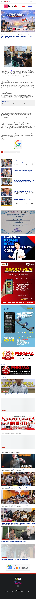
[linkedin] (9, 154)
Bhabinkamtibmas (26, 76)
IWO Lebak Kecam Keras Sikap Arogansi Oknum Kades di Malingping (13, 469)
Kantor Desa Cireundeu (25, 81)
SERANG (2, 70)
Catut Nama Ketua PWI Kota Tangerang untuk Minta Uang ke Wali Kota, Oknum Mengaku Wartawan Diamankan (16, 394)
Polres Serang (14, 151)
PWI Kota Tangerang (5, 391)
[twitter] (3, 154)
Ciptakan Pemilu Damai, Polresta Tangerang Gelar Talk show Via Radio (13, 541)
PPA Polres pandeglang (29, 133)
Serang (5, 34)
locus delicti (6, 135)
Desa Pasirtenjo (27, 71)
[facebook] (2, 154)
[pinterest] (7, 154)
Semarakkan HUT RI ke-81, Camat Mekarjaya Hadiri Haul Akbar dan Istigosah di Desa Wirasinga (18, 523)
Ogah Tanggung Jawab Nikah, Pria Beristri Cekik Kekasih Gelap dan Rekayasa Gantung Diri (24, 161)
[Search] (33, 1)
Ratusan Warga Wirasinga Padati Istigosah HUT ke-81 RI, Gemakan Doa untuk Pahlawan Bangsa (18, 505)
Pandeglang (4, 410)
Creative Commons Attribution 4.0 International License (22, 591)
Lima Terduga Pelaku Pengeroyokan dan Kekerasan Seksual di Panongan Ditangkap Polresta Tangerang (6, 104)
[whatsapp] (5, 154)
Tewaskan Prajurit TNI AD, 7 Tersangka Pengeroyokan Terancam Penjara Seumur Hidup (23, 200)
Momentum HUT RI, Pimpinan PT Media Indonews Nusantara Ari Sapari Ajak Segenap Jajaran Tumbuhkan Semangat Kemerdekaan (17, 450)
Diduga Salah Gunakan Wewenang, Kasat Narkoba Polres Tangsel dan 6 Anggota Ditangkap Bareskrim (29, 104)
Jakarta (3, 447)
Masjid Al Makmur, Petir (29, 96)
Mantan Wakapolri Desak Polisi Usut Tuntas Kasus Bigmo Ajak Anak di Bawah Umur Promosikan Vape (18, 104)
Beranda (2, 34)
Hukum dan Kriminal (7, 151)
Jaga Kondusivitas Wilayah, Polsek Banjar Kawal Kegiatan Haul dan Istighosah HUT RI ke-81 (17, 487)
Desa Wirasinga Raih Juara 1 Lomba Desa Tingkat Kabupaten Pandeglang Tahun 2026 (16, 412)
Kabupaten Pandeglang (10, 72)
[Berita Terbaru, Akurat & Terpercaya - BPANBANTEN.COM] (6, 2)
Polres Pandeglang (28, 135)
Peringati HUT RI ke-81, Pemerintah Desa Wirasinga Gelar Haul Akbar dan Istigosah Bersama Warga (17, 431)
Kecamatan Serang (8, 71)
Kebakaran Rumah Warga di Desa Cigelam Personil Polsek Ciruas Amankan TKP (15, 559)
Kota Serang (15, 71)
